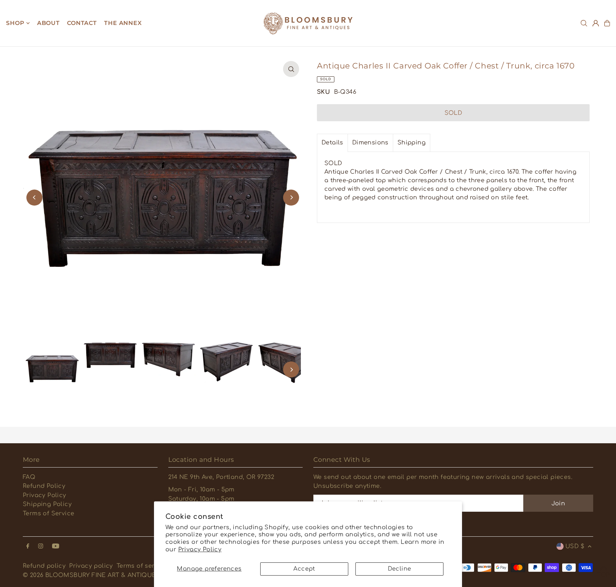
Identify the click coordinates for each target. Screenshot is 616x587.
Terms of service (142, 566)
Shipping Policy (47, 504)
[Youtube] (55, 546)
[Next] (291, 197)
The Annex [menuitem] (123, 23)
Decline (399, 569)
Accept (304, 569)
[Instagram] (40, 546)
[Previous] (34, 197)
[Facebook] (27, 546)
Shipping (411, 142)
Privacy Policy (200, 549)
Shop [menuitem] (15, 23)
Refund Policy (44, 486)
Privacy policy (91, 566)
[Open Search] (584, 23)
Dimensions (370, 142)
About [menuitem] (48, 23)
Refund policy (44, 566)
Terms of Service (48, 513)
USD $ (574, 546)
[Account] (595, 23)
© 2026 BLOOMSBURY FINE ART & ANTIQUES (91, 575)
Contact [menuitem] (82, 23)
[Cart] (607, 23)
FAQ (29, 477)
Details (332, 142)
